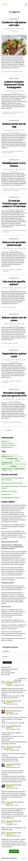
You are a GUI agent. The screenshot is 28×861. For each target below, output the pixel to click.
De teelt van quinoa (7, 443)
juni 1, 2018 (21, 323)
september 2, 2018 (21, 287)
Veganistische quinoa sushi (14, 355)
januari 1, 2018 (21, 399)
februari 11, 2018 (21, 359)
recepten (6, 466)
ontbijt (14, 307)
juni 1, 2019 (21, 90)
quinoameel (18, 464)
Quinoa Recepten (14, 18)
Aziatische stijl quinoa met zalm (14, 24)
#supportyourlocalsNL (5, 454)
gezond (3, 458)
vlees (4, 470)
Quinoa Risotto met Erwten (9, 491)
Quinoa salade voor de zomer (14, 319)
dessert (10, 307)
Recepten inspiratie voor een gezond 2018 (14, 394)
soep (18, 466)
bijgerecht (5, 71)
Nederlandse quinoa (21, 463)
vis (1, 470)
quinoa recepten (23, 464)
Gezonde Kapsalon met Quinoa (10, 497)
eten (17, 456)
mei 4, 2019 (21, 130)
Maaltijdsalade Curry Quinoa (14, 164)
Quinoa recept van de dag (14, 125)
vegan (24, 466)
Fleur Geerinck (11, 28)
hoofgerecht (21, 458)
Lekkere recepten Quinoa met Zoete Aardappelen (14, 84)
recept (2, 466)
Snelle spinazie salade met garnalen (12, 483)
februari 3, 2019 (21, 209)
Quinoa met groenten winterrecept (14, 243)
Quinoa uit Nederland (11, 858)
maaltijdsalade (15, 71)
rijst (9, 466)
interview (3, 461)
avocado (11, 454)
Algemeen (4, 441)
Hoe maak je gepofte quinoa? (14, 283)
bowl (11, 456)
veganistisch (6, 113)
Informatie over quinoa (8, 445)
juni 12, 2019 (21, 28)
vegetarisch (13, 113)
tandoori (21, 466)
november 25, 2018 (21, 248)
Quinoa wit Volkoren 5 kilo (13, 682)
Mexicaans (15, 463)
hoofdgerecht (12, 151)
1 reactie (15, 290)
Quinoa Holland (12, 90)
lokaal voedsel (11, 461)
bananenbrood (16, 454)
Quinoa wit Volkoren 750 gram (15, 802)
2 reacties (15, 171)
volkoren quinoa (10, 470)
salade (21, 71)
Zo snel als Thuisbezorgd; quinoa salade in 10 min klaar (14, 203)
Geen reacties (15, 30)
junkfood (6, 461)
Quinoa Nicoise (5, 494)
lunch (10, 71)
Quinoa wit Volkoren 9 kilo (13, 701)
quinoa (7, 464)
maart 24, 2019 (21, 169)
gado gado (21, 456)
